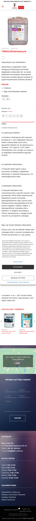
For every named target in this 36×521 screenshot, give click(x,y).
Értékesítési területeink (18, 514)
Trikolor (14, 48)
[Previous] (1, 325)
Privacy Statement (24, 282)
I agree (17, 363)
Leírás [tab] (4, 124)
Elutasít (18, 272)
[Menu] (3, 6)
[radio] (3, 99)
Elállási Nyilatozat (8, 500)
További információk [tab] (9, 128)
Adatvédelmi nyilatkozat (11, 492)
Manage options (18, 278)
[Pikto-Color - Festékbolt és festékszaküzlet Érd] (18, 6)
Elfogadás (18, 267)
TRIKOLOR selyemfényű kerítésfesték (26, 332)
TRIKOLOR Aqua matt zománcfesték (8, 332)
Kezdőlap (5, 48)
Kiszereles (5, 96)
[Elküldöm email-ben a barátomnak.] (14, 116)
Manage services (18, 261)
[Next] (35, 325)
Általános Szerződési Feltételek (13, 495)
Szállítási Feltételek (9, 497)
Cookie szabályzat (12, 282)
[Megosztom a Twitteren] (10, 116)
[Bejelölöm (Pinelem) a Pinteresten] (17, 116)
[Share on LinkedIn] (21, 116)
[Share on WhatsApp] (3, 116)
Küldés (17, 418)
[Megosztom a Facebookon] (7, 116)
